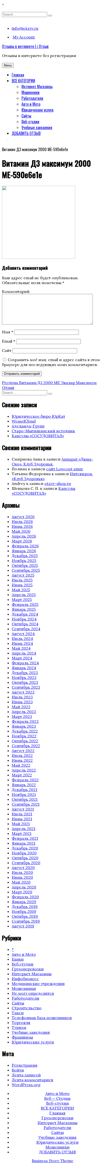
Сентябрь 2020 (26, 862)
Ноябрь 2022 (24, 735)
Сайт (6, 350)
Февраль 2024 (25, 662)
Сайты (26, 116)
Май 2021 (21, 823)
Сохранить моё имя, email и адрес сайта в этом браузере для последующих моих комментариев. (51, 362)
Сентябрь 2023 (26, 687)
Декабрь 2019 (25, 906)
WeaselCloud (24, 421)
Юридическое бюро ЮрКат (38, 416)
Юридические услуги (37, 110)
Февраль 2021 (25, 838)
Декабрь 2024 (25, 614)
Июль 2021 (22, 813)
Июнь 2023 (22, 701)
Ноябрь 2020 (24, 852)
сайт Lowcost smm (64, 468)
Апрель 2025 (24, 594)
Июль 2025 (22, 580)
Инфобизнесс (25, 978)
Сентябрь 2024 (26, 628)
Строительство (27, 1007)
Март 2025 (22, 599)
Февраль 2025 (25, 604)
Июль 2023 (22, 696)
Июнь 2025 (22, 584)
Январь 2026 (24, 550)
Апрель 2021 (23, 828)
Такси (18, 1012)
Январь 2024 (24, 667)
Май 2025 (21, 589)
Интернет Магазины (36, 86)
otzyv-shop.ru (57, 483)
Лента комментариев (32, 1079)
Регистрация (24, 1065)
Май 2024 (21, 648)
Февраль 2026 (25, 545)
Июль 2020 (22, 872)
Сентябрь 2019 (26, 921)
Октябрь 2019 (25, 916)
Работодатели (32, 98)
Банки (18, 959)
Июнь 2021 (22, 818)
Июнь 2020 (22, 877)
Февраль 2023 (25, 721)
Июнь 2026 (22, 526)
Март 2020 (22, 891)
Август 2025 (23, 575)
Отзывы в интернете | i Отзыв (25, 46)
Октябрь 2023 (25, 682)
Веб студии (22, 964)
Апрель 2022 (24, 770)
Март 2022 (22, 774)
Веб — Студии (57, 1098)
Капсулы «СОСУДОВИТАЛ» (38, 435)
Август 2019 (23, 926)
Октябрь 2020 (25, 857)
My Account (24, 37)
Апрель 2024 (24, 653)
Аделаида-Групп (28, 426)
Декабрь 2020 (25, 848)
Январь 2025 (24, 609)
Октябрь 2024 (25, 623)
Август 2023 (23, 692)
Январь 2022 (24, 784)
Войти (18, 1070)
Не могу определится (33, 993)
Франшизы (22, 1037)
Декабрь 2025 (25, 555)
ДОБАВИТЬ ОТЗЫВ (26, 133)
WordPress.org (26, 1084)
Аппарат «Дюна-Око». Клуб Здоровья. (52, 461)
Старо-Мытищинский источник (43, 430)
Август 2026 (23, 516)
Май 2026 (21, 531)
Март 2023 (22, 716)
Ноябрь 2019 (24, 911)
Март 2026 (22, 541)
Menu (8, 65)
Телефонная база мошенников (42, 1017)
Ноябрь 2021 (24, 794)
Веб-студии (30, 122)
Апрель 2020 (24, 887)
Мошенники (30, 92)
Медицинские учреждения (38, 983)
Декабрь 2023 (25, 672)
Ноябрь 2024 (24, 619)
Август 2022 (23, 750)
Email (8, 341)
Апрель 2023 (24, 711)
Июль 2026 (22, 521)
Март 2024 (22, 658)
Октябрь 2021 (25, 799)
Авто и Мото (30, 104)
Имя (7, 331)
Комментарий (16, 291)
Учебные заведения (36, 127)
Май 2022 (21, 765)
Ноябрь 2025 (24, 560)
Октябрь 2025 (25, 565)
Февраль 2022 (25, 779)
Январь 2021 (23, 843)
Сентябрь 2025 (26, 570)
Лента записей (26, 1074)
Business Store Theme (52, 1160)
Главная (18, 75)
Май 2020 (21, 882)
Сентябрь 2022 (26, 745)
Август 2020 (23, 867)
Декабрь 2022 (25, 731)
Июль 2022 (22, 755)
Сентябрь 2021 (26, 804)
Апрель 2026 (24, 536)
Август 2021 (23, 809)
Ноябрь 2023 (24, 677)
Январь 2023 (24, 726)
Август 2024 (23, 633)
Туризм (19, 1027)
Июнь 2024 (22, 643)
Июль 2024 (22, 638)
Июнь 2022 (22, 760)
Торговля (21, 1022)
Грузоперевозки (28, 968)
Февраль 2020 (25, 896)
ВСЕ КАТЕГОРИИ (23, 81)
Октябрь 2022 (25, 740)
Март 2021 (22, 833)
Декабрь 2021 (24, 789)
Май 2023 (21, 706)
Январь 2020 (24, 901)
